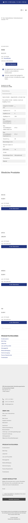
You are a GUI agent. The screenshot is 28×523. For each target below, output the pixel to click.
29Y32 (3, 232)
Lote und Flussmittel (6, 345)
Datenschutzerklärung (7, 427)
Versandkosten (7, 58)
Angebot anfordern (6, 420)
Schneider (5, 46)
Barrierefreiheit (5, 429)
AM (2, 308)
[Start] (1, 18)
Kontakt (4, 415)
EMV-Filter (3, 341)
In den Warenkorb (11, 64)
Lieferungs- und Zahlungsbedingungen (11, 431)
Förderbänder (4, 357)
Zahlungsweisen (6, 436)
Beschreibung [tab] (5, 91)
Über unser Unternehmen (8, 413)
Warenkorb (5, 422)
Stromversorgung (5, 352)
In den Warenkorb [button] (14, 208)
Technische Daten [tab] (6, 93)
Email (3, 488)
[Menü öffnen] (25, 10)
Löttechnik (3, 343)
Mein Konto (5, 418)
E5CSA (3, 195)
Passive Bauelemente (6, 355)
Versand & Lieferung (7, 433)
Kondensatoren (5, 339)
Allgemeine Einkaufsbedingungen (10, 438)
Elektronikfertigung (5, 350)
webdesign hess (17, 519)
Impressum (5, 425)
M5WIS (3, 270)
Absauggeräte (4, 348)
